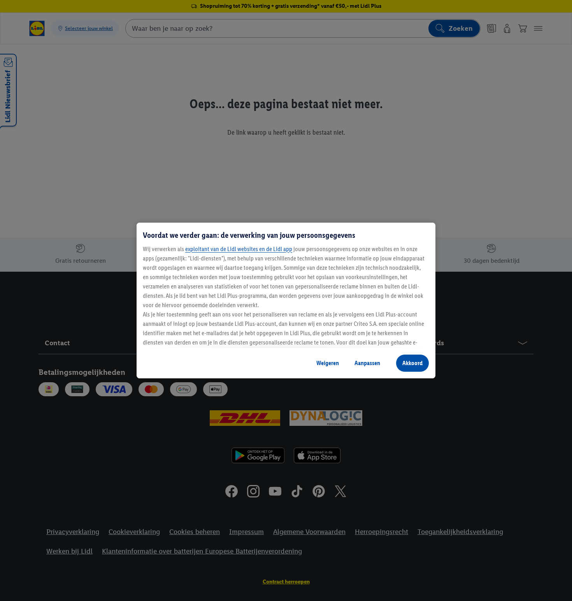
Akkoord (412, 363)
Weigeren (327, 363)
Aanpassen (367, 363)
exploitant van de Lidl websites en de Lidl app (238, 249)
